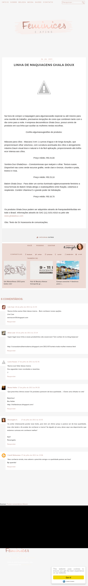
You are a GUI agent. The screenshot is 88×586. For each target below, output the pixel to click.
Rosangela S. (13, 419)
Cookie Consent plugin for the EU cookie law (68, 581)
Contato (48, 2)
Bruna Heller (12, 387)
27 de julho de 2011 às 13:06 (32, 455)
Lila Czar (11, 307)
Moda (31, 2)
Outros (51, 237)
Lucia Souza (12, 361)
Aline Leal (11, 332)
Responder (11, 321)
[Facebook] (29, 255)
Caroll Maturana (14, 455)
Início (5, 2)
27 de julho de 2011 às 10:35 (32, 419)
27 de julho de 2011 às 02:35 (28, 361)
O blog (14, 558)
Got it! (68, 577)
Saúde (38, 2)
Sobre (13, 2)
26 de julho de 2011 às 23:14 (27, 332)
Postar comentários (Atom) (17, 504)
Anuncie (31, 558)
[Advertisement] (44, 51)
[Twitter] (39, 255)
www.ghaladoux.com (13, 216)
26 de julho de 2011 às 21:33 (26, 307)
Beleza (22, 2)
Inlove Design (26, 564)
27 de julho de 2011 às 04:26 (29, 387)
